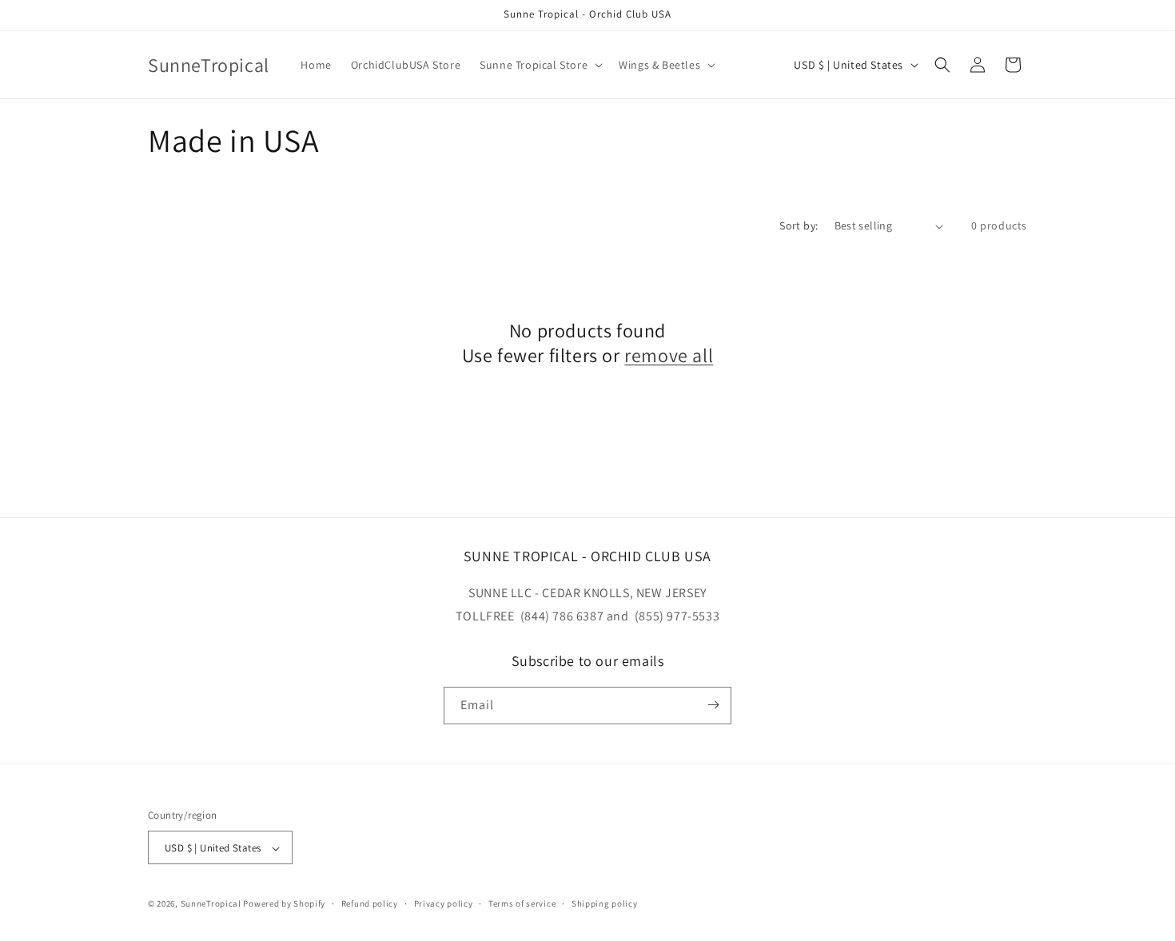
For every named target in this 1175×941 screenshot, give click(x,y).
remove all (668, 355)
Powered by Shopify (284, 904)
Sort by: (798, 225)
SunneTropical (211, 904)
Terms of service (522, 903)
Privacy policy (443, 903)
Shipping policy (605, 903)
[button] (539, 65)
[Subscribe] (713, 705)
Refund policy (369, 903)
